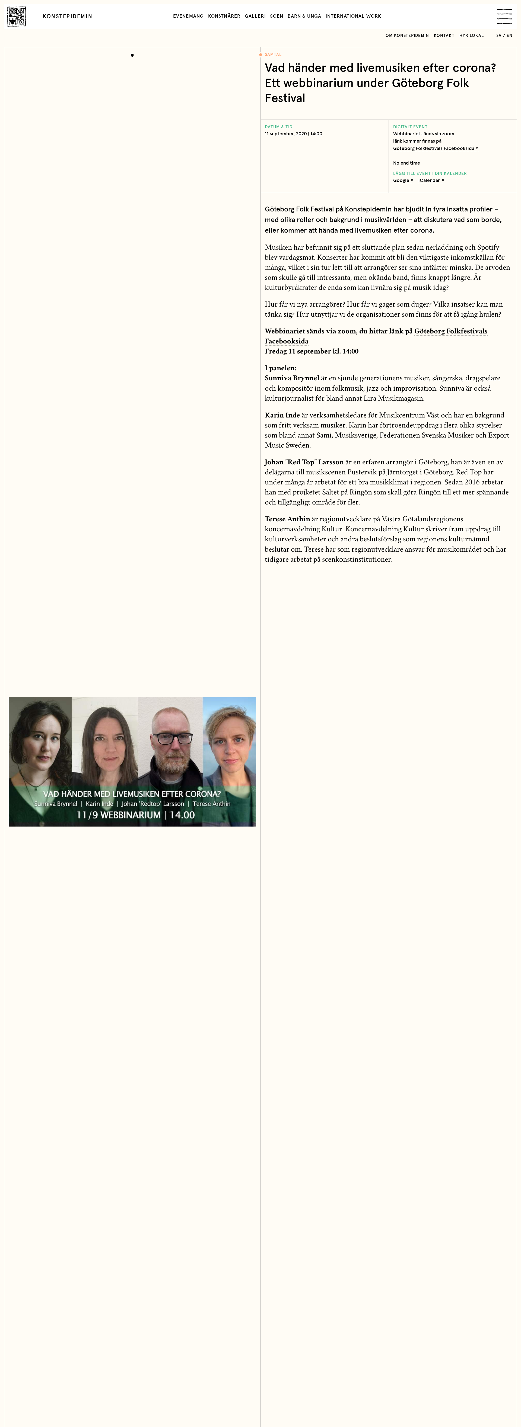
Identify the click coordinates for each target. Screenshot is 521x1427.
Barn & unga (304, 16)
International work (353, 16)
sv (499, 36)
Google (401, 180)
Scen (276, 16)
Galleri (255, 16)
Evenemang (188, 16)
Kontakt (444, 36)
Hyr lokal (471, 36)
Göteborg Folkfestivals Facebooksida (433, 148)
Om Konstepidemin (407, 36)
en (510, 36)
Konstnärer (224, 16)
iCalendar (429, 180)
